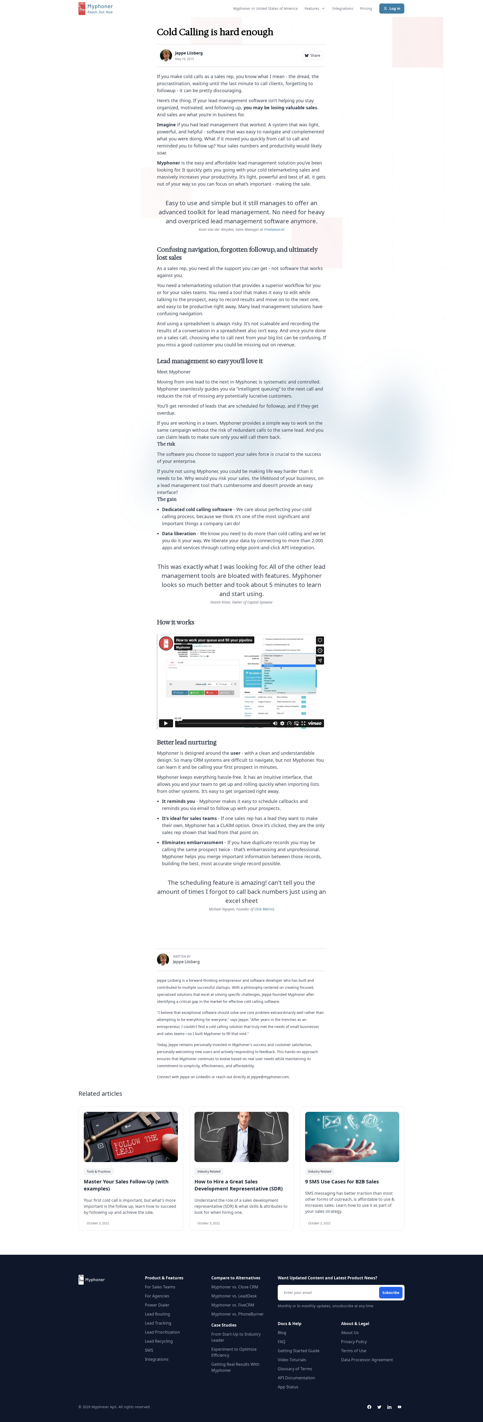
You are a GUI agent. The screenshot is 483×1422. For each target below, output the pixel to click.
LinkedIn (203, 1076)
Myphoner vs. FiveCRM (232, 1305)
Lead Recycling (159, 1341)
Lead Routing (157, 1314)
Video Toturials (292, 1359)
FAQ (282, 1341)
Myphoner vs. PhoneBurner (237, 1314)
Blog (282, 1332)
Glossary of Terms (295, 1369)
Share (315, 55)
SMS (149, 1350)
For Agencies (157, 1296)
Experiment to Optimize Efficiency (234, 1352)
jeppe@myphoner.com (270, 1076)
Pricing (366, 8)
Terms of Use (353, 1350)
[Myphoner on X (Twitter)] (379, 1407)
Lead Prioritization (162, 1332)
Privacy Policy (354, 1341)
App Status (288, 1387)
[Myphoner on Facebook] (369, 1407)
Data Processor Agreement (367, 1359)
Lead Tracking (158, 1323)
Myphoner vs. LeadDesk (234, 1296)
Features (312, 8)
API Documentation (296, 1378)
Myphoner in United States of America (265, 8)
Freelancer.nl (274, 229)
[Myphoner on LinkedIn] (389, 1407)
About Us (350, 1332)
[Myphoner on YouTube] (399, 1407)
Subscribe (390, 1292)
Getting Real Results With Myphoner (235, 1367)
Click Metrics (264, 909)
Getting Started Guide (298, 1350)
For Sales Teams (160, 1287)
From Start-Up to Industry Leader (236, 1337)
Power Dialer (157, 1305)
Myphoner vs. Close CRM (234, 1287)
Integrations (342, 8)
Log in (394, 8)
